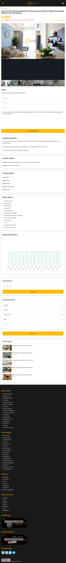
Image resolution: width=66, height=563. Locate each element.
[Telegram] (13, 552)
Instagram (5, 506)
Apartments (4, 9)
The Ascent (5, 406)
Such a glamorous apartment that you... (23, 360)
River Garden (6, 448)
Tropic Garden (6, 444)
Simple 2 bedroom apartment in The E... (22, 345)
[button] (3, 560)
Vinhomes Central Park (13, 165)
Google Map (6, 510)
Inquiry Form (6, 487)
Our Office (5, 477)
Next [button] (61, 51)
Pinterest (5, 502)
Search (33, 291)
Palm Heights (6, 456)
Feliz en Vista (6, 452)
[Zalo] (10, 552)
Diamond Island (7, 450)
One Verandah (6, 458)
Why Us (5, 481)
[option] (33, 41)
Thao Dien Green (7, 439)
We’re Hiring (6, 485)
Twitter (4, 500)
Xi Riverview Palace (7, 419)
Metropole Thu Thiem (8, 467)
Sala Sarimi (6, 423)
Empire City (6, 465)
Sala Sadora (6, 421)
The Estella (5, 400)
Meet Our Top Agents (8, 489)
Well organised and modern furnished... (22, 353)
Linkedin (5, 504)
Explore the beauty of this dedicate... (22, 375)
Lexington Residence (8, 463)
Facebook (5, 498)
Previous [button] (3, 51)
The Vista (5, 442)
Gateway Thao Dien (8, 402)
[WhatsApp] (3, 552)
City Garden (6, 415)
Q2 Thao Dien (6, 435)
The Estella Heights (7, 398)
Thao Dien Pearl (7, 437)
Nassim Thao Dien (7, 404)
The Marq (5, 425)
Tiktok (4, 508)
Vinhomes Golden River (9, 410)
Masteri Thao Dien (7, 394)
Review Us (5, 483)
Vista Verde (6, 454)
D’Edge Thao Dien (7, 408)
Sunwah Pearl (6, 417)
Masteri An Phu (6, 396)
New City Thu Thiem (8, 460)
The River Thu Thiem (8, 427)
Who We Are (6, 479)
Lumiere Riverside (7, 469)
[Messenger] (6, 552)
